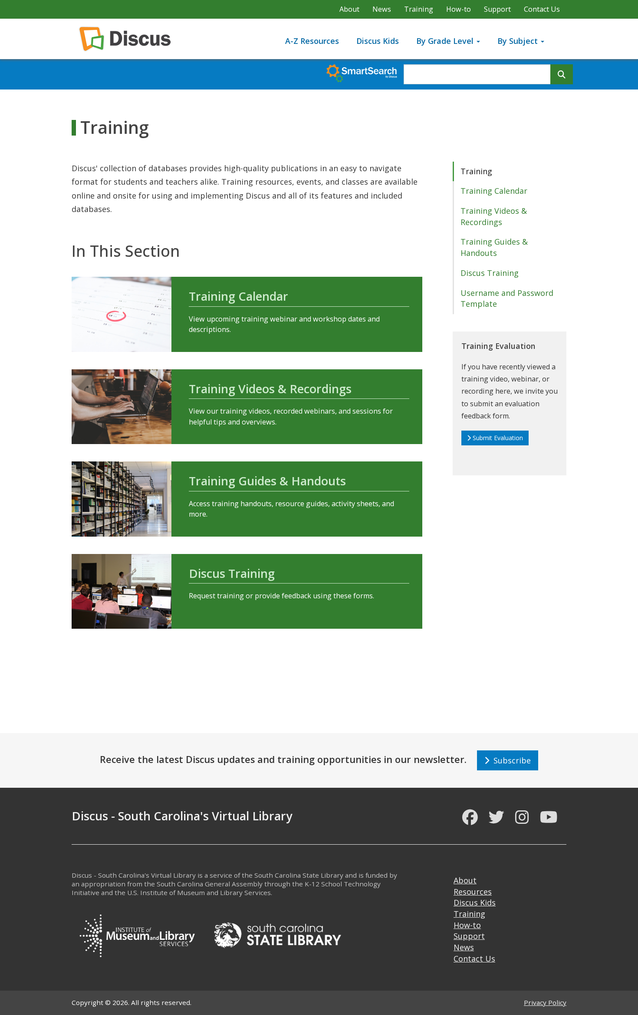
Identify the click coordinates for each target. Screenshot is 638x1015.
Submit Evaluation (498, 438)
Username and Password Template (506, 298)
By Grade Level (446, 41)
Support (497, 9)
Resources (473, 891)
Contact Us (542, 9)
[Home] (128, 39)
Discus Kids (377, 41)
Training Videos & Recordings (270, 389)
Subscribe (510, 760)
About (349, 9)
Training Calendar (238, 296)
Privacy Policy (545, 1002)
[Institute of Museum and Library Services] (137, 934)
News (381, 9)
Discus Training (232, 573)
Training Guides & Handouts (267, 481)
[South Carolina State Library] (277, 934)
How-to (458, 9)
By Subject (518, 41)
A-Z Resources (312, 41)
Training (418, 9)
